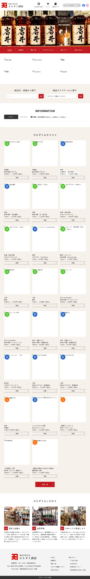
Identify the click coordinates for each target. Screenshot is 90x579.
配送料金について (75, 567)
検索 (41, 96)
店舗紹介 (21, 50)
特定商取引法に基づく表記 (78, 570)
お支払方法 (73, 564)
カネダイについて (48, 50)
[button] (44, 44)
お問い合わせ (78, 50)
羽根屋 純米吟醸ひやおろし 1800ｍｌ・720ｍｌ (49, 117)
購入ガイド (64, 50)
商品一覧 (33, 50)
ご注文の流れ (74, 560)
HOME (9, 50)
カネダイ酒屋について (58, 567)
